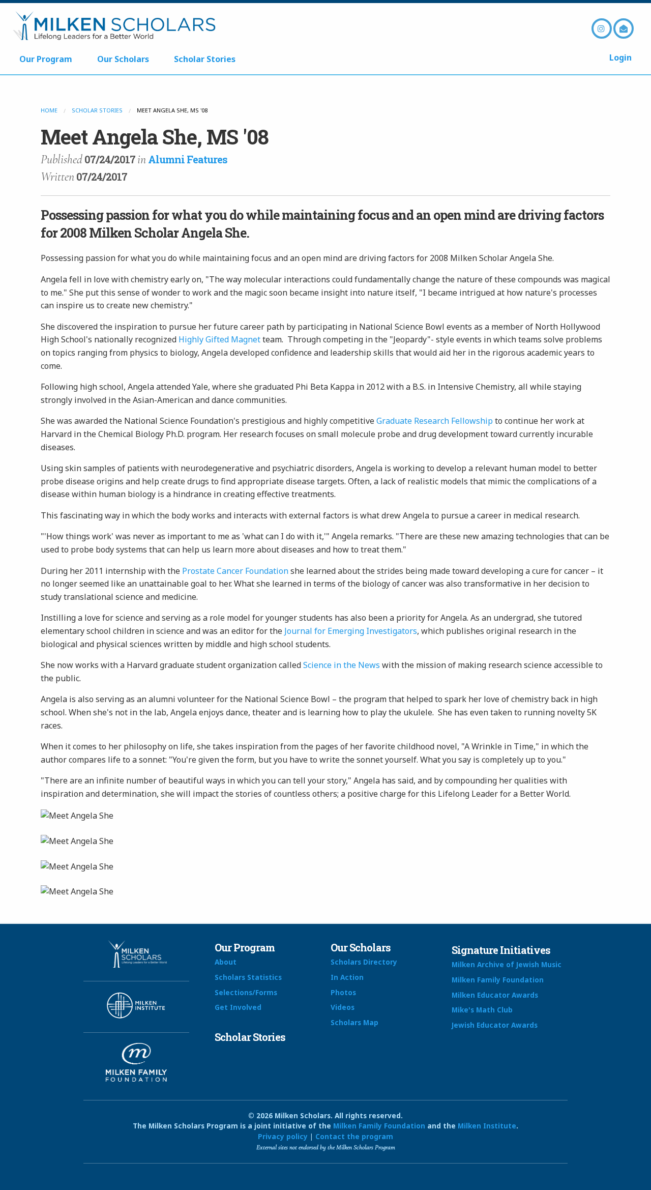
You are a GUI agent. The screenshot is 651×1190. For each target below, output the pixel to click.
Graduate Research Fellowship (434, 420)
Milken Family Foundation (498, 979)
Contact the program (354, 1136)
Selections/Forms (246, 992)
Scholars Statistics (248, 977)
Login (620, 57)
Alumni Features (187, 159)
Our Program (45, 59)
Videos (342, 1007)
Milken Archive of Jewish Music (506, 964)
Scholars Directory (364, 962)
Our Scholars (123, 59)
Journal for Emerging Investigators (350, 630)
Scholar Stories (204, 59)
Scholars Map (354, 1022)
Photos (343, 992)
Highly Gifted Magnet (219, 339)
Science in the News (341, 665)
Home (49, 110)
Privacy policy (283, 1136)
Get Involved (238, 1007)
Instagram (601, 28)
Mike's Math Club (482, 1009)
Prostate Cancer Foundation (235, 570)
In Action (347, 977)
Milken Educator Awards (495, 995)
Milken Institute (487, 1125)
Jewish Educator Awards (495, 1025)
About (225, 962)
